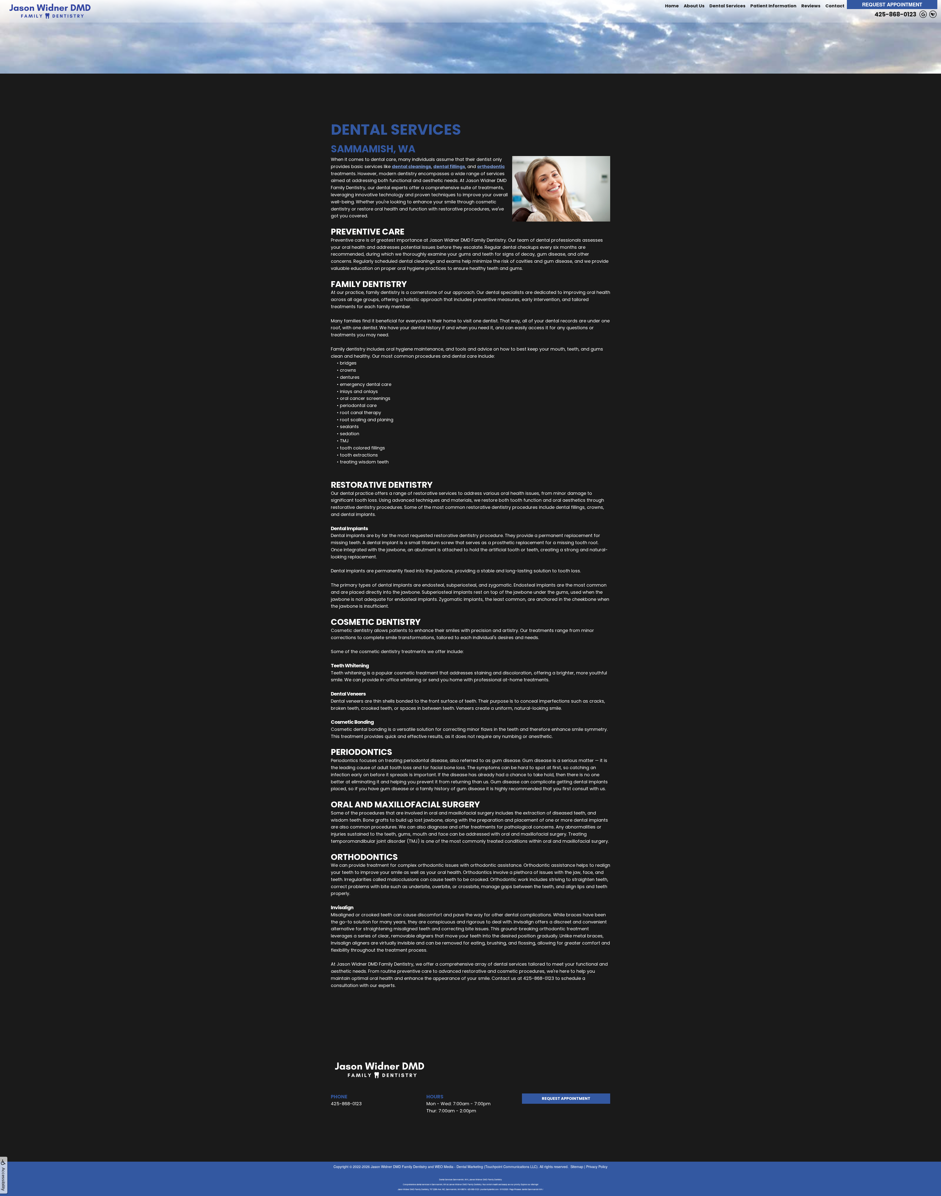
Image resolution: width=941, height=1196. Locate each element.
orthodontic (491, 166)
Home (672, 6)
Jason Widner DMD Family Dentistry (399, 1166)
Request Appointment (892, 4)
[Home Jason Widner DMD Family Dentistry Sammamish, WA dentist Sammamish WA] (50, 11)
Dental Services (727, 6)
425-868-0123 (895, 14)
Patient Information (773, 6)
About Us (694, 6)
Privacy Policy (596, 1166)
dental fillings (449, 166)
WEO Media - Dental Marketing (459, 1166)
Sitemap (576, 1166)
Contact (834, 6)
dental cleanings (411, 166)
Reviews (810, 6)
